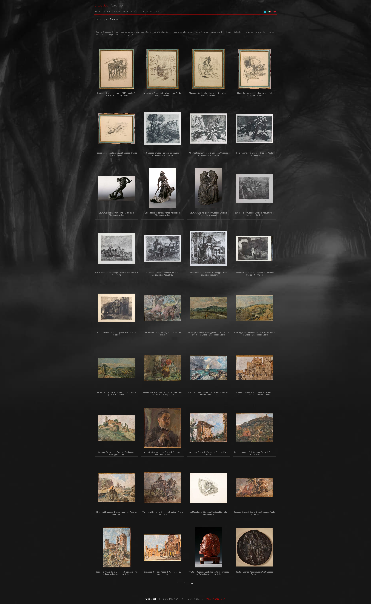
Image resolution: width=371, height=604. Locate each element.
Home (98, 11)
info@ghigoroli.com (215, 599)
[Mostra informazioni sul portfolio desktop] (265, 11)
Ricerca (154, 11)
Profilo (134, 11)
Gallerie (108, 11)
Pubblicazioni (121, 11)
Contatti (144, 11)
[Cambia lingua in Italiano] (269, 11)
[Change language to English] (275, 11)
